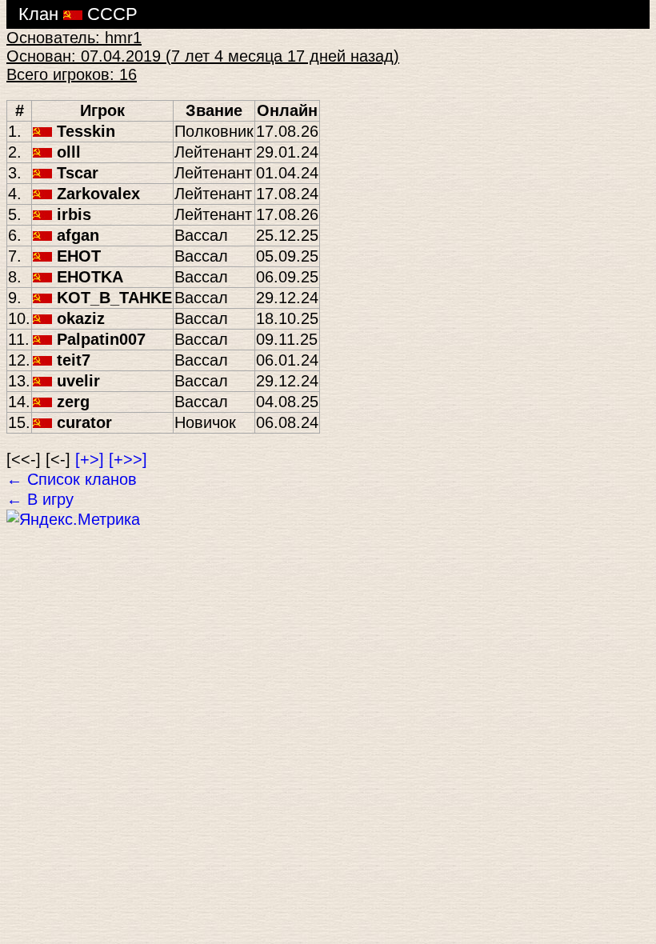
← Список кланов (71, 479)
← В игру (40, 499)
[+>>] (128, 459)
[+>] (89, 459)
